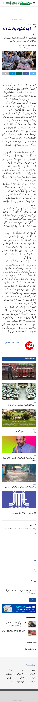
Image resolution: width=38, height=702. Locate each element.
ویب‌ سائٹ (33, 580)
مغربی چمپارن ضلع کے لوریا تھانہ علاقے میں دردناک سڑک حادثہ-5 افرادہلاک (16, 624)
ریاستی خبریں (20, 681)
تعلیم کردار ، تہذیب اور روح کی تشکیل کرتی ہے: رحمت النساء (24, 513)
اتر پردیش (32, 674)
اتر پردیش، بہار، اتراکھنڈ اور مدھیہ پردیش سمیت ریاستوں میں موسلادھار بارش (20, 487)
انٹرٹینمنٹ (32, 681)
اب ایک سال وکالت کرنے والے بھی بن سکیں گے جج (25, 432)
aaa (33, 670)
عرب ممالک (9, 674)
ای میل (34, 570)
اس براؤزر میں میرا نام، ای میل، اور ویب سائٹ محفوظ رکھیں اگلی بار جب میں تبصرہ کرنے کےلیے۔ (20, 592)
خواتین (22, 677)
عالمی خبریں (9, 670)
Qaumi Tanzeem (29, 45)
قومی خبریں (28, 24)
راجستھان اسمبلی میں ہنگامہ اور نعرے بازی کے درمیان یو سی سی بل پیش (22, 405)
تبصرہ (34, 533)
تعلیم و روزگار (20, 674)
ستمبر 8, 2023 (25, 48)
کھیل (11, 681)
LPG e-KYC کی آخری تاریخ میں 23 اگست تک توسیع (23, 377)
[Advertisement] (19, 11)
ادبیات (33, 677)
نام (35, 560)
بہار (23, 670)
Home (34, 24)
